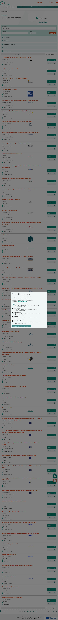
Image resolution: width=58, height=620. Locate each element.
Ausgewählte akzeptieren (17, 326)
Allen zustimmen (27, 326)
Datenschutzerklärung (22, 301)
